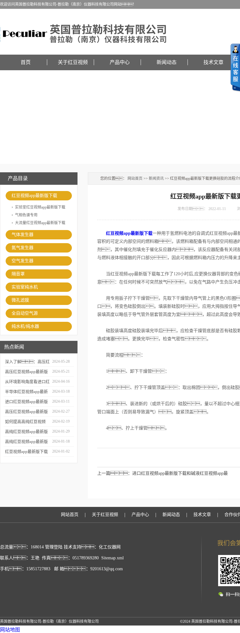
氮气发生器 (22, 247)
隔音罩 (18, 274)
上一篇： (114, 473)
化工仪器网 (110, 547)
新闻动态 (167, 62)
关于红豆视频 (73, 62)
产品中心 (120, 62)
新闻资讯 (156, 178)
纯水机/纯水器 (25, 326)
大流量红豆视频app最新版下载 (40, 223)
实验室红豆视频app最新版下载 (40, 207)
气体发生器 (22, 234)
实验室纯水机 (25, 287)
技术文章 (213, 62)
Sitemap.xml (112, 558)
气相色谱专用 (26, 215)
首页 (26, 62)
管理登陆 (53, 547)
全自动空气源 (25, 313)
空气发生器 (22, 260)
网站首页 (135, 178)
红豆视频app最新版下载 (34, 195)
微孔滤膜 (20, 300)
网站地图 (10, 629)
